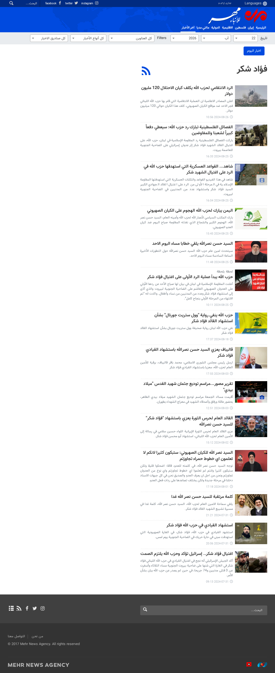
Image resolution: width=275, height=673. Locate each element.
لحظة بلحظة (225, 271)
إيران (251, 27)
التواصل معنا (16, 636)
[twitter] (34, 609)
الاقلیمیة (227, 27)
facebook (51, 4)
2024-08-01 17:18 (217, 487)
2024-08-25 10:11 (217, 305)
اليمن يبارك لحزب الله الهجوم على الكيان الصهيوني (190, 211)
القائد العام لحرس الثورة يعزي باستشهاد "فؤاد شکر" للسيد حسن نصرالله (189, 422)
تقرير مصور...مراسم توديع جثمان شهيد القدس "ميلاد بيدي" (188, 387)
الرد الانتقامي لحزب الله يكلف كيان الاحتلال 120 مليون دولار (187, 91)
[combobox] (245, 38)
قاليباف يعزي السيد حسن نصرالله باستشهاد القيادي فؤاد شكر (189, 353)
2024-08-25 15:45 (217, 234)
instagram (87, 4)
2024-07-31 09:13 (217, 582)
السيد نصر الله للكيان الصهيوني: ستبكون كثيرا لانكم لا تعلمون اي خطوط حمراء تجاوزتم (188, 456)
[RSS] (146, 71)
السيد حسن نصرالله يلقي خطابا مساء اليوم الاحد (192, 244)
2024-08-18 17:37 (217, 339)
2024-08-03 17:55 (217, 374)
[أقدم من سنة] (251, 96)
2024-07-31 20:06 (217, 543)
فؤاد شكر (252, 69)
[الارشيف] (11, 609)
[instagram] (42, 609)
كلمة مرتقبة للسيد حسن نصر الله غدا (202, 497)
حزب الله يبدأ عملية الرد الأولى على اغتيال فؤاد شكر (190, 277)
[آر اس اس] (19, 609)
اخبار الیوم (254, 51)
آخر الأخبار (188, 27)
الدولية (215, 27)
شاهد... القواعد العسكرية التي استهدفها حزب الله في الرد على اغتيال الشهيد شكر (188, 170)
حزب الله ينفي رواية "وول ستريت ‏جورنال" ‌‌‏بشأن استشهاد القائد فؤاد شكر (193, 319)
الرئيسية (261, 27)
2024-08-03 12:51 (217, 408)
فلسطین (240, 27)
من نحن (37, 636)
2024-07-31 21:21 (217, 515)
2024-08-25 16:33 (217, 156)
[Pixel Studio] (246, 664)
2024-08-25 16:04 (217, 201)
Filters (162, 38)
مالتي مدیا (203, 27)
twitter (69, 4)
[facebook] (26, 609)
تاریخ (263, 38)
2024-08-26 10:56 (217, 117)
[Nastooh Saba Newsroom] (259, 664)
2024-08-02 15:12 (217, 443)
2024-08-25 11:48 (217, 262)
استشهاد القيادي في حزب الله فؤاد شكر (200, 526)
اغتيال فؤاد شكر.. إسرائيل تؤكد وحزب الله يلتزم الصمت (186, 554)
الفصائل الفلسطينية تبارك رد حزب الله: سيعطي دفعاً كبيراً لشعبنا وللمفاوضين (189, 131)
